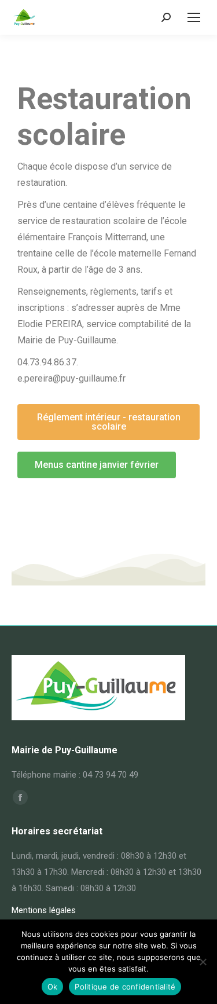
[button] (108, 422)
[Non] (202, 962)
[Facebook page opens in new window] (20, 797)
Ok (52, 986)
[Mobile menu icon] (193, 17)
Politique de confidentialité (125, 986)
